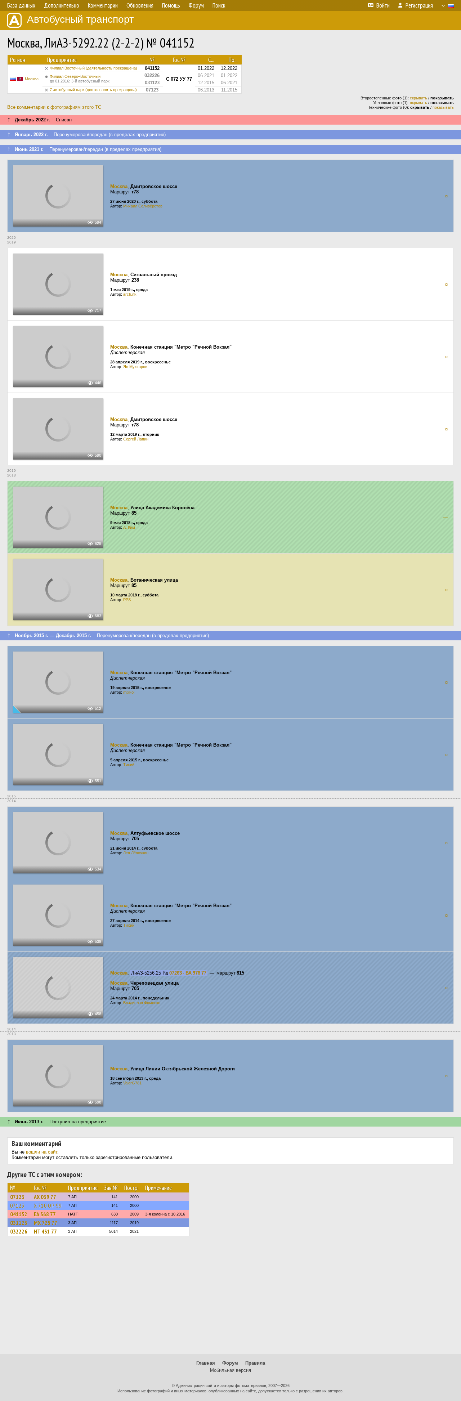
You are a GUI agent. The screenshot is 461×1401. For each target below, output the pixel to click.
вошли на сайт (41, 1152)
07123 (17, 1196)
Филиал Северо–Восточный (79, 78)
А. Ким (129, 527)
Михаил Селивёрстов (142, 206)
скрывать (418, 98)
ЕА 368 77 (45, 1214)
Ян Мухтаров (135, 366)
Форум (230, 1363)
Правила (255, 1363)
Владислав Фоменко (141, 1003)
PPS (127, 599)
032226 (18, 1231)
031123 (18, 1222)
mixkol (128, 692)
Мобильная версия (230, 1370)
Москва (32, 79)
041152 (18, 1214)
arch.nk (129, 294)
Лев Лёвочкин (135, 853)
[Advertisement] (230, 1298)
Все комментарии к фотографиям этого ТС (54, 107)
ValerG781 (132, 1083)
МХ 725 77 (45, 1222)
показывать (443, 107)
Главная (205, 1363)
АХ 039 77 (45, 1196)
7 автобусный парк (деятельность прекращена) (93, 90)
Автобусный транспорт (80, 19)
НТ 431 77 (45, 1231)
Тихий (128, 764)
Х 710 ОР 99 (48, 1205)
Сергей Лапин (135, 439)
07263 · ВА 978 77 (187, 973)
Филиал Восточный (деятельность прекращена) (93, 68)
